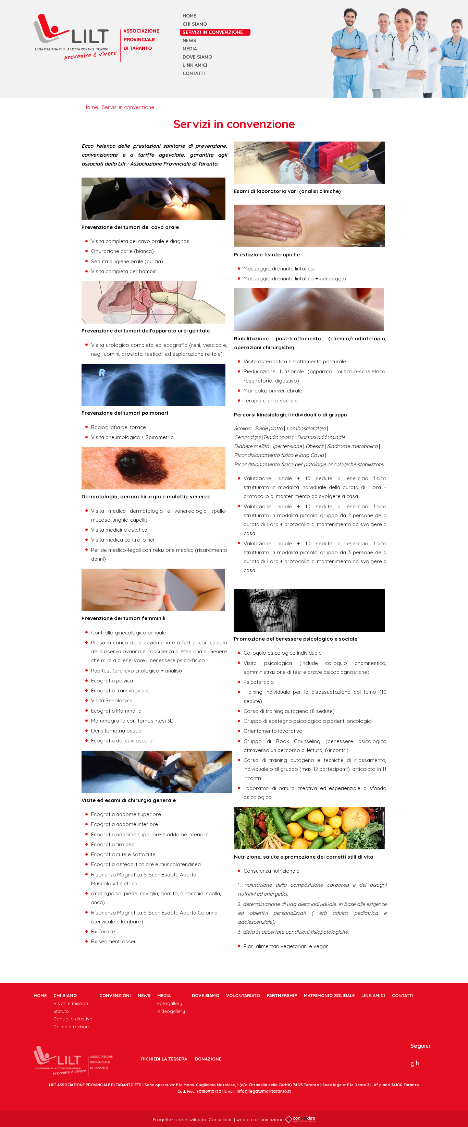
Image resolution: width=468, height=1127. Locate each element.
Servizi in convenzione (213, 32)
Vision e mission (70, 1003)
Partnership (282, 995)
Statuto (61, 1011)
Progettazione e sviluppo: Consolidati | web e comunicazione (219, 1119)
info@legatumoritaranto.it (264, 1091)
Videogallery (171, 1011)
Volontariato (243, 995)
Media (190, 49)
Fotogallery (169, 1003)
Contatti (194, 73)
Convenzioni (115, 995)
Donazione (208, 1059)
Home (189, 16)
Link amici (195, 65)
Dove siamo (197, 57)
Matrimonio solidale (329, 995)
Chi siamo (195, 24)
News (189, 40)
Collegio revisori (71, 1026)
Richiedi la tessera (164, 1059)
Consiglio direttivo (73, 1018)
